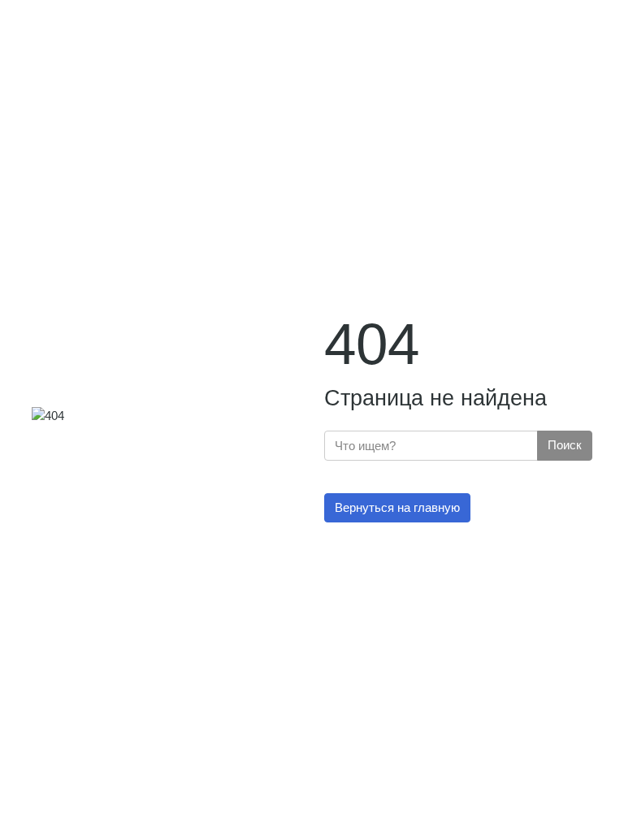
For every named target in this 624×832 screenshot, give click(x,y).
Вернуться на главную (397, 507)
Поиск (565, 445)
